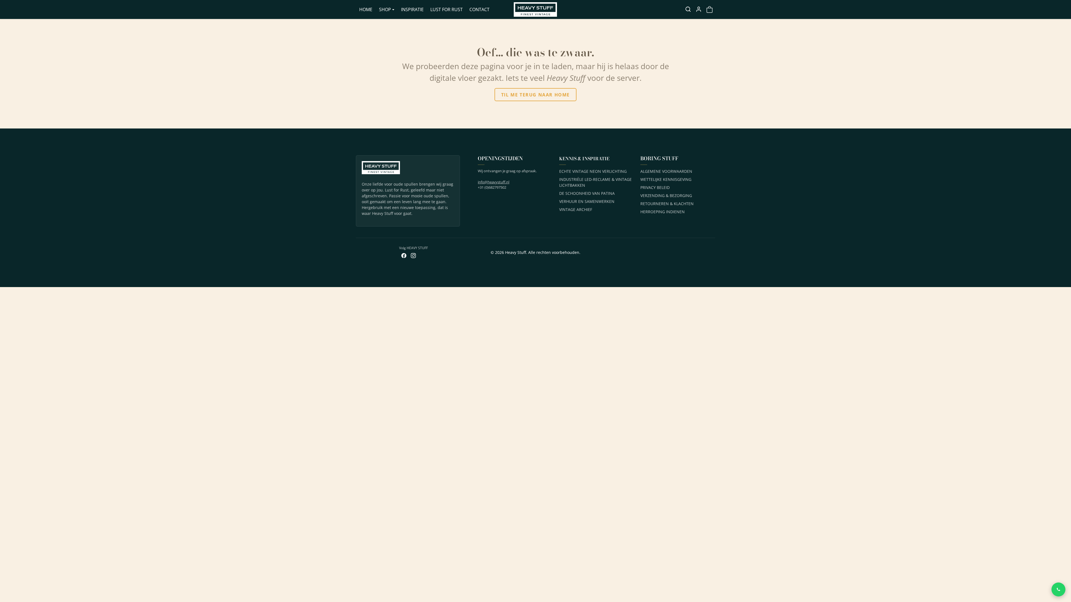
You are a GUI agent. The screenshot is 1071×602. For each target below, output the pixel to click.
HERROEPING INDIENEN (662, 211)
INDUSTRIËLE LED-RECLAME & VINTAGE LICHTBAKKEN (595, 182)
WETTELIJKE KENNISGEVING (665, 179)
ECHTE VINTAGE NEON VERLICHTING (593, 171)
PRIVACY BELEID (655, 187)
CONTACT (479, 9)
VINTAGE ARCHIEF (575, 209)
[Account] (698, 9)
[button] (688, 9)
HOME (365, 9)
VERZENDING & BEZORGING (666, 195)
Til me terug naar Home (535, 95)
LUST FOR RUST (446, 9)
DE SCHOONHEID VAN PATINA (587, 193)
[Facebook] (404, 255)
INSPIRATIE (412, 9)
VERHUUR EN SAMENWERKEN (586, 201)
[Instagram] (413, 255)
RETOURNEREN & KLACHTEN (667, 203)
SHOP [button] (385, 9)
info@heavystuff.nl (493, 182)
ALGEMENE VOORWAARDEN (666, 171)
